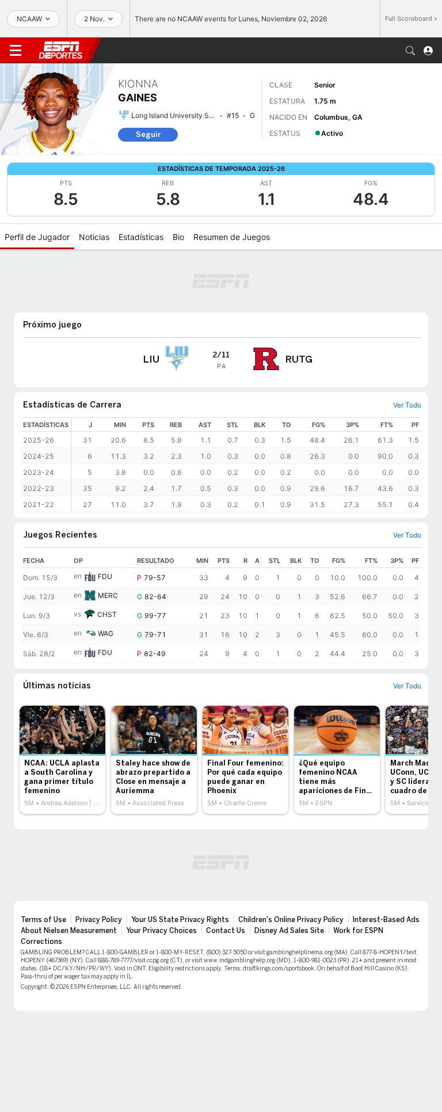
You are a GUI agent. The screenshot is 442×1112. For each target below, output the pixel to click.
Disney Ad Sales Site (289, 931)
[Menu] (15, 50)
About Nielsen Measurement (69, 931)
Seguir (148, 134)
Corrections (41, 942)
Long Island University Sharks (179, 115)
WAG (105, 633)
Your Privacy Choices (161, 931)
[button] (410, 50)
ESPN (60, 50)
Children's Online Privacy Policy (291, 920)
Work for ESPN (358, 931)
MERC (108, 595)
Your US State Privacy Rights (180, 920)
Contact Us (225, 931)
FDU (105, 576)
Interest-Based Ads (386, 920)
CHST (107, 614)
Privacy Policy (98, 920)
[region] (246, 464)
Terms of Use (43, 920)
